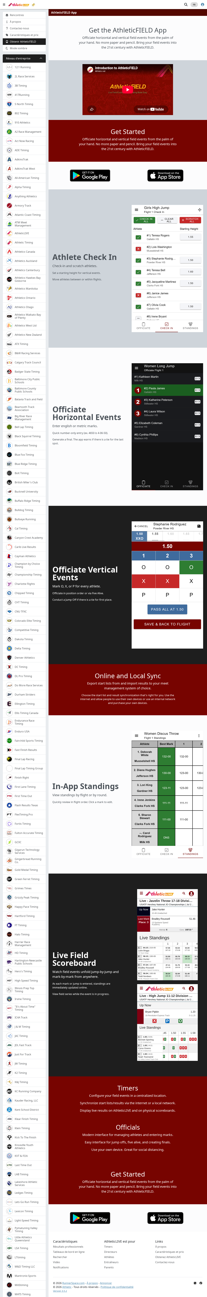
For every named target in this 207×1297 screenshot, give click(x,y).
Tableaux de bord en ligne (69, 1252)
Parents (109, 1267)
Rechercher (60, 1257)
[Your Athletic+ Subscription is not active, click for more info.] (33, 4)
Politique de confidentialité (117, 1287)
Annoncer (106, 1283)
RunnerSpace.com (73, 1283)
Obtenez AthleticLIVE (168, 1257)
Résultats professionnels (68, 1246)
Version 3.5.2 (60, 1290)
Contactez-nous (164, 1262)
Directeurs (110, 1252)
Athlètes (109, 1257)
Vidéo (56, 1262)
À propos (160, 1246)
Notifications (61, 1267)
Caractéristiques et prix (169, 1252)
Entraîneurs (111, 1262)
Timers (108, 1246)
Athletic (66, 1287)
